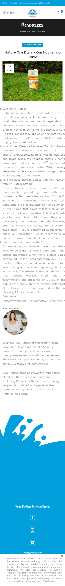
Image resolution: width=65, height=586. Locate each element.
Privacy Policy (33, 553)
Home (23, 32)
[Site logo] (32, 20)
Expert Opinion (37, 32)
